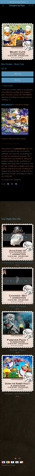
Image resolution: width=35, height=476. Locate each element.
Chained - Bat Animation (17, 306)
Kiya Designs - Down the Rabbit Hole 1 (17, 394)
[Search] (30, 5)
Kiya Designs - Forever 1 (17, 350)
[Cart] (33, 5)
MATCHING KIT (6, 105)
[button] (3, 43)
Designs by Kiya (17, 5)
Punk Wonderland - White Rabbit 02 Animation (17, 263)
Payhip (12, 465)
